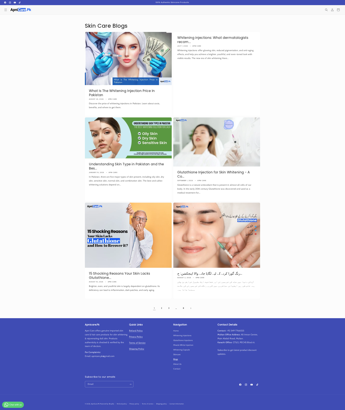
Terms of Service (137, 343)
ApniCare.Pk (95, 404)
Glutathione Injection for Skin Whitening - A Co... (213, 174)
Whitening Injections (182, 335)
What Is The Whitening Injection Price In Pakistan (122, 93)
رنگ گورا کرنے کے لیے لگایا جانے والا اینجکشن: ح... (209, 273)
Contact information (177, 404)
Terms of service (147, 404)
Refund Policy (136, 331)
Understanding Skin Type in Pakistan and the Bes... (126, 166)
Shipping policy (161, 404)
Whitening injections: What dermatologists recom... (212, 40)
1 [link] (154, 308)
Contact (176, 369)
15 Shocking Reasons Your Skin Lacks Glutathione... (119, 275)
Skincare (177, 354)
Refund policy (122, 404)
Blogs (175, 359)
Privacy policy (134, 404)
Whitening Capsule (181, 350)
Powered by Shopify (107, 404)
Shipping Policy (136, 349)
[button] (6, 10)
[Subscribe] (130, 384)
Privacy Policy (136, 336)
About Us (177, 364)
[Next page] (191, 308)
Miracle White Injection (183, 345)
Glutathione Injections (183, 340)
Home (176, 331)
